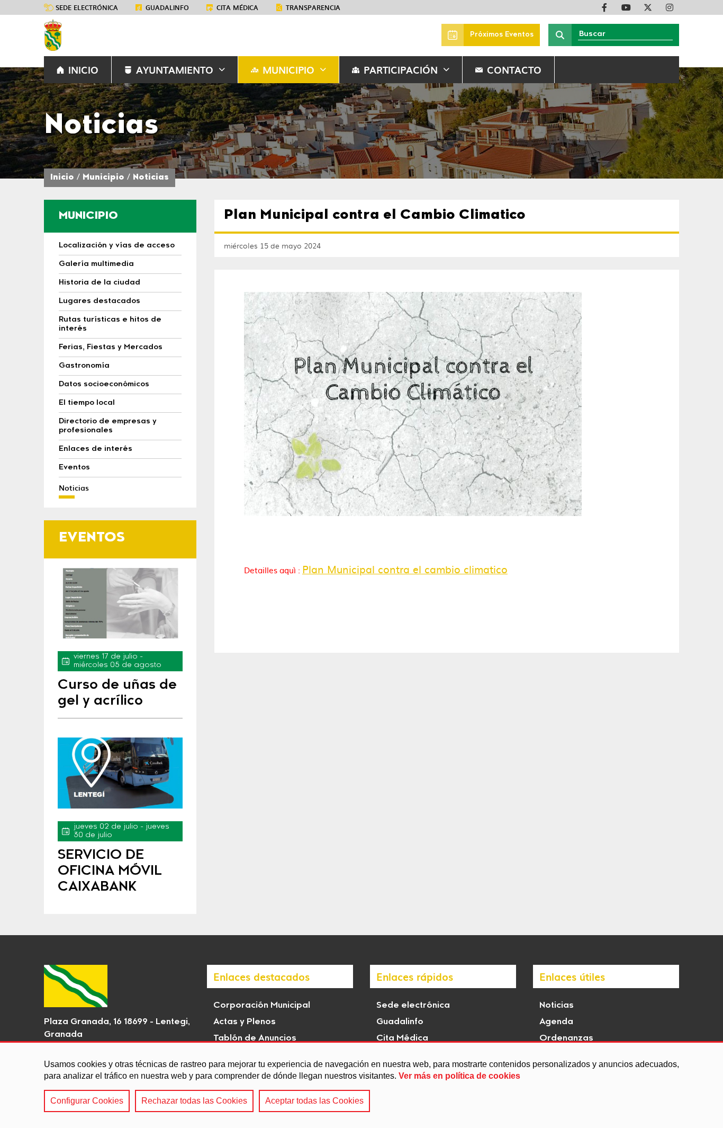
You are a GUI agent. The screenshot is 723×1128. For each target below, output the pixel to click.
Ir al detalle (120, 603)
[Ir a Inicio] (53, 35)
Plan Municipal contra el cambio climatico (405, 569)
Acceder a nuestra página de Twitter (647, 7)
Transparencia (313, 7)
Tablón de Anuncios (254, 1038)
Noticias (151, 178)
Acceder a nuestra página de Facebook (604, 7)
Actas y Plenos (244, 1022)
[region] (361, 1084)
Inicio (62, 178)
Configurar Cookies (86, 1100)
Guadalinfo (167, 7)
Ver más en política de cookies (459, 1075)
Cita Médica (402, 1038)
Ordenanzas (566, 1038)
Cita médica (237, 7)
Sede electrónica (87, 7)
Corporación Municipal (261, 1005)
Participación (401, 70)
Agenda (556, 1022)
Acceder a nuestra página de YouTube (626, 7)
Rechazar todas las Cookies (194, 1100)
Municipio (288, 70)
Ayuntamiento (174, 70)
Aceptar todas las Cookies (314, 1100)
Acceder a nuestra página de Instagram (669, 7)
